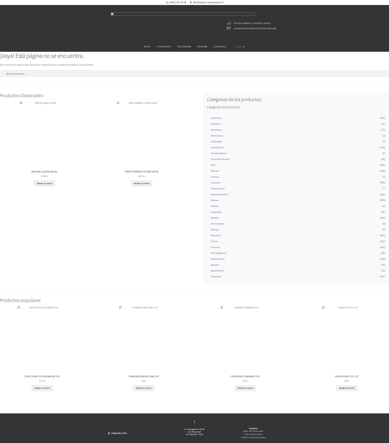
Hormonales (217, 223)
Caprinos (215, 182)
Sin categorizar (219, 252)
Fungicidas (216, 211)
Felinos (214, 206)
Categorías (184, 46)
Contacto (219, 46)
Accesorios (216, 117)
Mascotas (216, 235)
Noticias (202, 46)
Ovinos (214, 241)
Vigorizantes (217, 270)
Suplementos (218, 258)
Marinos (215, 229)
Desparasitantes (219, 194)
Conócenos (164, 46)
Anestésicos (217, 135)
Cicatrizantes (218, 188)
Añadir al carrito (44, 183)
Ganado (215, 217)
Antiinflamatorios (220, 159)
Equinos (215, 200)
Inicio (147, 46)
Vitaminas (216, 276)
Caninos (215, 176)
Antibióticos (217, 147)
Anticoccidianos (219, 153)
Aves (213, 164)
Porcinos (215, 247)
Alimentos (216, 129)
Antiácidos (216, 141)
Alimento (216, 123)
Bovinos (215, 170)
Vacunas (215, 264)
